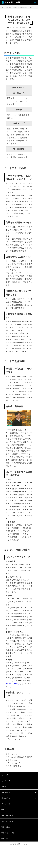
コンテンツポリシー (8, 821)
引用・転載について (8, 827)
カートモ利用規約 (7, 815)
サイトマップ (5, 838)
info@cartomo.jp (13, 684)
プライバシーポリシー (8, 833)
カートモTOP (6, 775)
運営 (2, 810)
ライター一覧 (6, 804)
